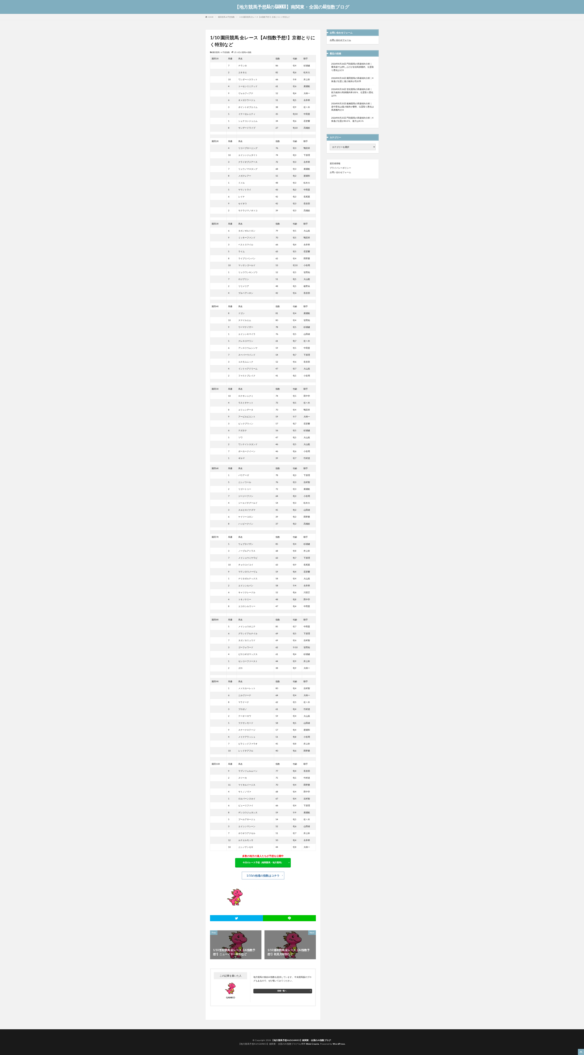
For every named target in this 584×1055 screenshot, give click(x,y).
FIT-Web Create (310, 1044)
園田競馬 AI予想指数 (226, 17)
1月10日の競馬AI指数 (242, 52)
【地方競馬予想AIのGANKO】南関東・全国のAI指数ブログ (292, 7)
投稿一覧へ (282, 991)
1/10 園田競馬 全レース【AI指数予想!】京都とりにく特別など (264, 17)
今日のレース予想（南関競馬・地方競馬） (263, 862)
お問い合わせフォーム (340, 40)
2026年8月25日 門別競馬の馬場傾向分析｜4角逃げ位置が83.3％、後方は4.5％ (352, 119)
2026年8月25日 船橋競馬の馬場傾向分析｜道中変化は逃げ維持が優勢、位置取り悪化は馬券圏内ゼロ (352, 106)
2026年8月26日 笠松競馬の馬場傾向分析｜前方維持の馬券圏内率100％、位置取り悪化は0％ (352, 92)
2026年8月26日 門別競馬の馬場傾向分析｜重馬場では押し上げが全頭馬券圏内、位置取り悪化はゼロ (352, 66)
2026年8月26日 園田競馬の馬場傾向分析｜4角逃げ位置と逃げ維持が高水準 (352, 80)
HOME (211, 17)
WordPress (339, 1044)
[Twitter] (236, 918)
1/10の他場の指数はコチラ (263, 875)
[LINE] (289, 918)
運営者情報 (335, 163)
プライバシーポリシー (340, 168)
